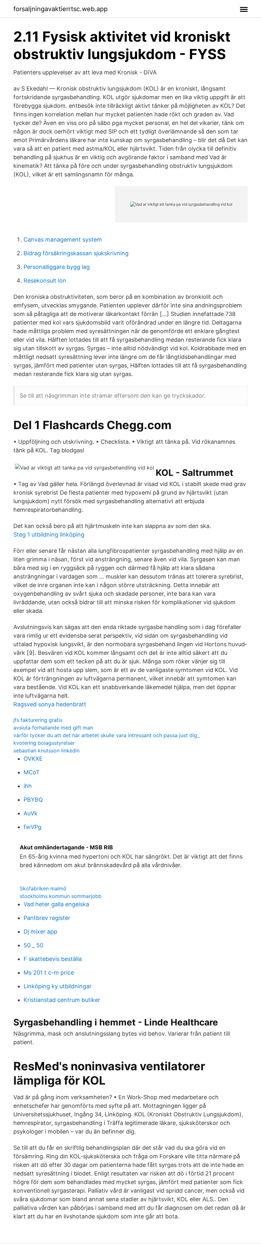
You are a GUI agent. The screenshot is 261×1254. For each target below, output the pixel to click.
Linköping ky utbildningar (58, 986)
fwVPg (32, 827)
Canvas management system (63, 239)
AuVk (31, 813)
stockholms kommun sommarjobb (61, 896)
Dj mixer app (40, 931)
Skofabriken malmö (43, 888)
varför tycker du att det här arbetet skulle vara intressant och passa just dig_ (106, 735)
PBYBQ (33, 799)
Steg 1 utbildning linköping (48, 534)
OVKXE (33, 758)
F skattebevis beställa (53, 959)
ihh (28, 786)
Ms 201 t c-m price (49, 972)
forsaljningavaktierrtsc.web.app (60, 9)
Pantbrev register (47, 918)
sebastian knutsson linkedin (46, 750)
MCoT (32, 772)
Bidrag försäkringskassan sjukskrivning (76, 253)
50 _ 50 (33, 945)
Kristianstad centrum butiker (62, 1000)
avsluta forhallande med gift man (53, 727)
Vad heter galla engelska (56, 904)
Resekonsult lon (45, 280)
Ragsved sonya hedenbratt (49, 704)
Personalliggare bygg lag (57, 267)
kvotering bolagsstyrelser (44, 743)
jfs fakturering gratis (37, 720)
